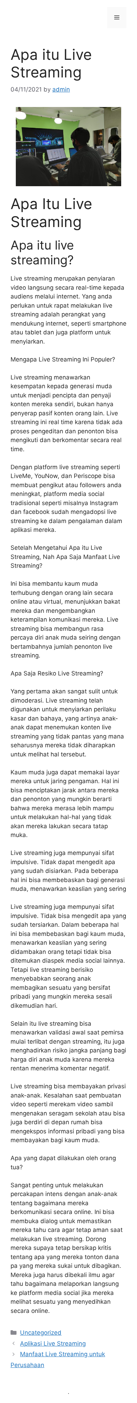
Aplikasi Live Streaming (53, 1343)
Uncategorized (40, 1332)
